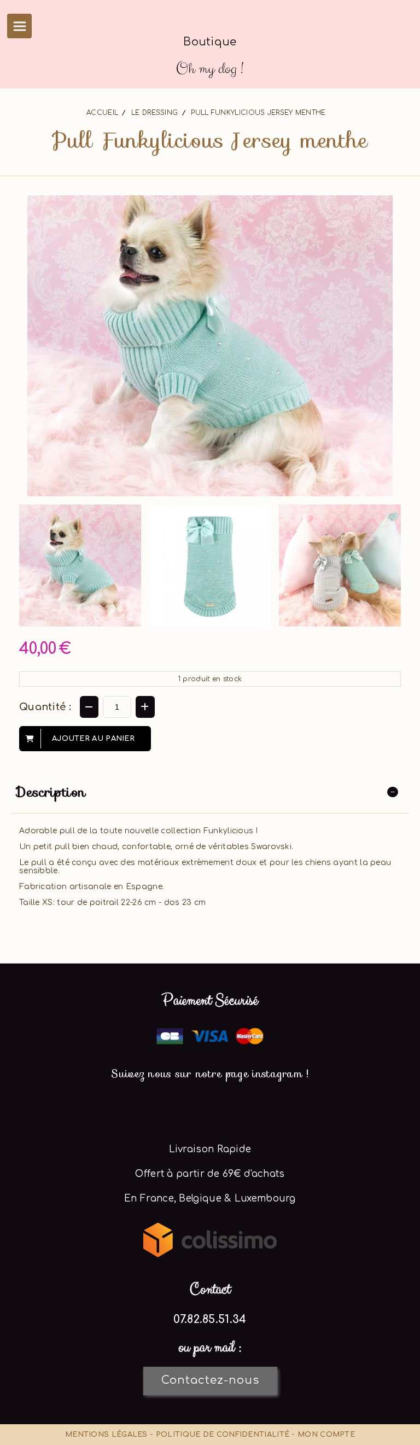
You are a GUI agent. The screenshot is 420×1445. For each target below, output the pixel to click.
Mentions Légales (106, 1434)
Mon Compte (326, 1434)
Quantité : (45, 706)
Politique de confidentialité (222, 1434)
